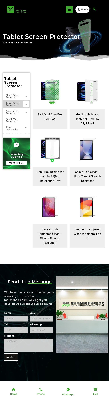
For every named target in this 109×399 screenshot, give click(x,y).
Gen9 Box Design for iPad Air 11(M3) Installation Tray (50, 176)
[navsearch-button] (94, 9)
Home (6, 43)
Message (9, 336)
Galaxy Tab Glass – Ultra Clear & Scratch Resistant (87, 176)
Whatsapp (36, 324)
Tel (6, 324)
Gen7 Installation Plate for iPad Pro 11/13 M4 (87, 119)
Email (33, 313)
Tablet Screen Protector (13, 82)
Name (7, 313)
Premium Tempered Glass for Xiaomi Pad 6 (87, 234)
